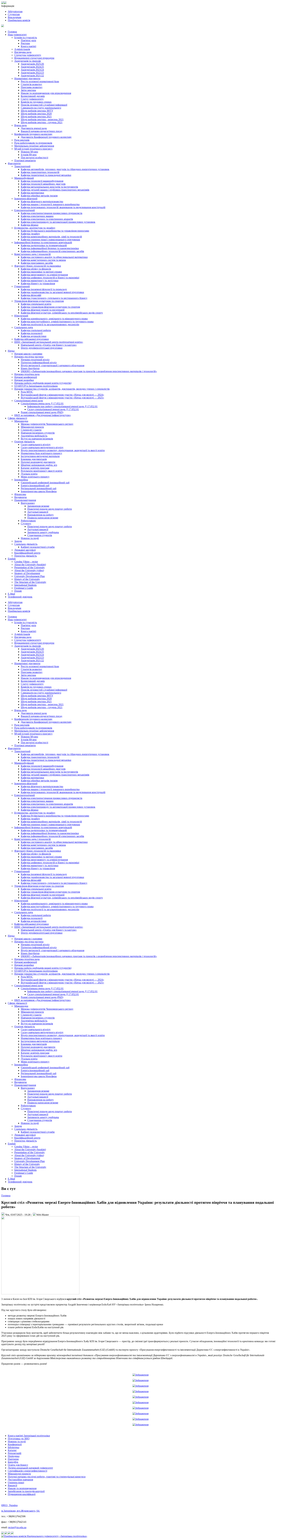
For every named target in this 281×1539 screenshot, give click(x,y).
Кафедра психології (31, 333)
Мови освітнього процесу (35, 476)
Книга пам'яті (28, 46)
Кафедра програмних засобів (37, 263)
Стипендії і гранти (31, 429)
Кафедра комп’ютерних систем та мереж (43, 260)
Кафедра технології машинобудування (42, 181)
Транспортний (22, 166)
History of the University (27, 579)
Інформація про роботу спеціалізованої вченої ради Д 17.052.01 (62, 406)
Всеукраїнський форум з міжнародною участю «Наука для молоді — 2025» (62, 397)
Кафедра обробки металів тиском (39, 195)
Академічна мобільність (34, 435)
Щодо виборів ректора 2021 (36, 116)
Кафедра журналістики (33, 336)
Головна (12, 31)
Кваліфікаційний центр (27, 552)
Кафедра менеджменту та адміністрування (44, 274)
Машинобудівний (24, 178)
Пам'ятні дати (28, 40)
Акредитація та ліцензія (27, 61)
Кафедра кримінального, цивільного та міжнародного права (54, 318)
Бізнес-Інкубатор (30, 368)
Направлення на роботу (40, 514)
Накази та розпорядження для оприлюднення (46, 93)
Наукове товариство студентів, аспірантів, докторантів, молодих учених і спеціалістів (62, 388)
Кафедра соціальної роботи (36, 330)
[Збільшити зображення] (140, 1374)
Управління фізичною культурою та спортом (39, 301)
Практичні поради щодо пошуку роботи (49, 509)
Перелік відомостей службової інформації (44, 104)
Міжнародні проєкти (32, 427)
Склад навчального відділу (36, 444)
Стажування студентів (39, 535)
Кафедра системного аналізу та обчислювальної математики (54, 257)
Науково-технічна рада (27, 374)
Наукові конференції (25, 377)
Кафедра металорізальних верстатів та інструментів (49, 186)
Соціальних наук (23, 327)
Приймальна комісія (19, 20)
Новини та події (30, 538)
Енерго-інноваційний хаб (35, 485)
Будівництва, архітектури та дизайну (34, 227)
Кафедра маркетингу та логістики (39, 280)
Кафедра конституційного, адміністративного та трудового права (57, 321)
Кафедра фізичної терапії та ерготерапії (42, 309)
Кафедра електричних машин (37, 216)
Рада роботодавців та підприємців (33, 143)
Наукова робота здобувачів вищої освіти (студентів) (42, 383)
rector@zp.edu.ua (17, 1527)
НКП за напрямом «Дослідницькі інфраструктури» (42, 415)
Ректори (25, 43)
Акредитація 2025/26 (32, 63)
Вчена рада (20, 125)
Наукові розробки (24, 380)
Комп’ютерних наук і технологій (32, 254)
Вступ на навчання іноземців (37, 438)
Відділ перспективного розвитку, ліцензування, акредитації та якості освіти (63, 450)
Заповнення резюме (38, 506)
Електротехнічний (24, 210)
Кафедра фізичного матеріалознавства (42, 201)
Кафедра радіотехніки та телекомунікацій (44, 245)
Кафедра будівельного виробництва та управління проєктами (55, 230)
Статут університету (32, 99)
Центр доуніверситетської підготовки (41, 347)
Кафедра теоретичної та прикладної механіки (46, 175)
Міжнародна (21, 421)
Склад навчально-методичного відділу (42, 447)
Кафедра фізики (29, 225)
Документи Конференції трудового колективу (46, 137)
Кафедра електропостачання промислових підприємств (51, 213)
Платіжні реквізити (25, 160)
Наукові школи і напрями (28, 353)
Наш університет (17, 34)
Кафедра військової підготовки (31, 339)
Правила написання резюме (42, 517)
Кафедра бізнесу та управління (38, 283)
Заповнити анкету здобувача (43, 532)
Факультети (14, 163)
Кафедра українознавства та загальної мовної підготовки (52, 292)
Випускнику (28, 503)
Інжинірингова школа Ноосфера (39, 491)
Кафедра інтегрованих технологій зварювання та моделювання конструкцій (63, 207)
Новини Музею (29, 151)
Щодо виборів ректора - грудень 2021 (41, 122)
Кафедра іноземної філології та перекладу (44, 289)
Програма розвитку (31, 87)
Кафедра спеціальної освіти (36, 304)
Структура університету (27, 55)
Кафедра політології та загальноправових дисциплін (50, 324)
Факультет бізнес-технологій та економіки (37, 265)
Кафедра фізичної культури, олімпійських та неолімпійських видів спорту (62, 312)
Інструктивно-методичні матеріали (40, 456)
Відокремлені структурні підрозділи (34, 58)
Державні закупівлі (25, 550)
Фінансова (20, 494)
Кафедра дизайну (30, 233)
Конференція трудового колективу (33, 134)
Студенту (26, 523)
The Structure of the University (30, 582)
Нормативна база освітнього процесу (41, 453)
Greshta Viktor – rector (26, 561)
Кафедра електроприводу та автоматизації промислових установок (58, 222)
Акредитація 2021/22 (32, 75)
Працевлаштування (25, 500)
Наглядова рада (22, 52)
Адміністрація (22, 49)
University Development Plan (29, 576)
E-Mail (11, 593)
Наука (11, 350)
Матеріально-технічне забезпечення (34, 145)
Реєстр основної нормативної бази (40, 81)
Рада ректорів (21, 140)
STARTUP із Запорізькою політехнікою (36, 386)
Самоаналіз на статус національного (41, 107)
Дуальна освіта (29, 473)
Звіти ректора (28, 90)
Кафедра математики (32, 192)
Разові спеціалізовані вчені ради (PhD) (42, 412)
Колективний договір (33, 96)
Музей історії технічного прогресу (33, 148)
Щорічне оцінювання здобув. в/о (39, 465)
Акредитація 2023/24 (32, 69)
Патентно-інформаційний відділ (39, 362)
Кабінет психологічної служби (38, 547)
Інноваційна (21, 479)
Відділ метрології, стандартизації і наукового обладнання (52, 365)
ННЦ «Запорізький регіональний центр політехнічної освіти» (48, 342)
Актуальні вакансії (37, 511)
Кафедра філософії (31, 295)
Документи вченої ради (34, 128)
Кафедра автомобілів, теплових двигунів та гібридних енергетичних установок (65, 169)
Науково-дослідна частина (28, 356)
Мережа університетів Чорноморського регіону (47, 424)
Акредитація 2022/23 (32, 72)
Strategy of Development (27, 573)
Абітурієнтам (15, 11)
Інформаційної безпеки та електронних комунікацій (43, 242)
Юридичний (21, 315)
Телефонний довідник (20, 596)
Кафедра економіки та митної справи (41, 271)
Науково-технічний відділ (35, 359)
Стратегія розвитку (31, 84)
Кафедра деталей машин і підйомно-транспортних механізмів (55, 189)
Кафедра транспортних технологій (40, 172)
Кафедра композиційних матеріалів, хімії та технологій (51, 236)
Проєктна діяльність (25, 555)
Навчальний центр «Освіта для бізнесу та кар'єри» (49, 345)
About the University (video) (29, 570)
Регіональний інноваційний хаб (38, 488)
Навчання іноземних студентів (38, 432)
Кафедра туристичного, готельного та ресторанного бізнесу (54, 298)
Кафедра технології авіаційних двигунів (43, 184)
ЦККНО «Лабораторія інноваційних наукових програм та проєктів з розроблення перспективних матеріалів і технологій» (89, 371)
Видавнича (20, 497)
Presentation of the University (29, 567)
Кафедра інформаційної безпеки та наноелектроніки (50, 248)
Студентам (14, 14)
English (12, 558)
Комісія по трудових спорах (36, 102)
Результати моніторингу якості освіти (41, 470)
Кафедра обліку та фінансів (36, 268)
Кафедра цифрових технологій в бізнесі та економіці (50, 277)
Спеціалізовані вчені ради (28, 400)
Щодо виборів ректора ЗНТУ (37, 110)
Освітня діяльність (24, 441)
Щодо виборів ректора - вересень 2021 (42, 119)
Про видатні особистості (34, 157)
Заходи (18, 541)
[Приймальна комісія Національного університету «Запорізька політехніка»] (44, 1536)
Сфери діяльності (17, 418)
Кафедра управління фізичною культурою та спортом (50, 306)
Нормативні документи (27, 78)
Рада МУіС (27, 391)
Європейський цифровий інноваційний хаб (45, 482)
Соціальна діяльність (25, 544)
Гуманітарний (22, 286)
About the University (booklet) (30, 564)
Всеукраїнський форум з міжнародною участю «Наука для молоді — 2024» (62, 394)
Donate (18, 591)
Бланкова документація (34, 459)
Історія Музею (29, 154)
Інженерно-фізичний (25, 198)
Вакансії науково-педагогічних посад (41, 131)
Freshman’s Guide (23, 588)
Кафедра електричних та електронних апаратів (47, 219)
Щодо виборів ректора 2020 (36, 113)
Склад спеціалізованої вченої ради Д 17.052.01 (53, 409)
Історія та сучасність (25, 37)
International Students (25, 585)
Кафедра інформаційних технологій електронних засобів (52, 251)
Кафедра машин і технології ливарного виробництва (50, 204)
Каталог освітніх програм (35, 468)
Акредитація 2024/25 (32, 66)
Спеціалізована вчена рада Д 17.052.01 (42, 403)
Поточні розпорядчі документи (38, 462)
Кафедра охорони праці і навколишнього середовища (50, 239)
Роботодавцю (28, 520)
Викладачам (14, 17)
